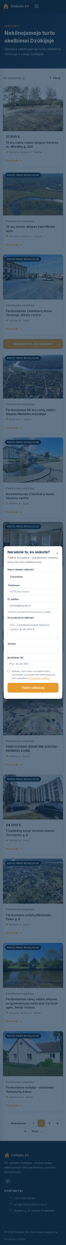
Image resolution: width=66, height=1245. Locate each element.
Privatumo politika (39, 678)
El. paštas (13, 599)
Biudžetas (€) (15, 657)
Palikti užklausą (33, 687)
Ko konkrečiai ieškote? (21, 617)
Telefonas (14, 585)
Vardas (12, 643)
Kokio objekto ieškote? (21, 569)
